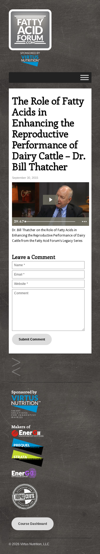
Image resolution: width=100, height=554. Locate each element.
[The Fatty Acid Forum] (30, 65)
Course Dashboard (32, 524)
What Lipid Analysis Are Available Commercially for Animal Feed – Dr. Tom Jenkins (16, 362)
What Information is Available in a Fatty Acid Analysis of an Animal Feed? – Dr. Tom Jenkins (16, 372)
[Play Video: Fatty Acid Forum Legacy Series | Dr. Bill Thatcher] (50, 199)
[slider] (51, 221)
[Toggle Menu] (84, 77)
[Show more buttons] (84, 221)
